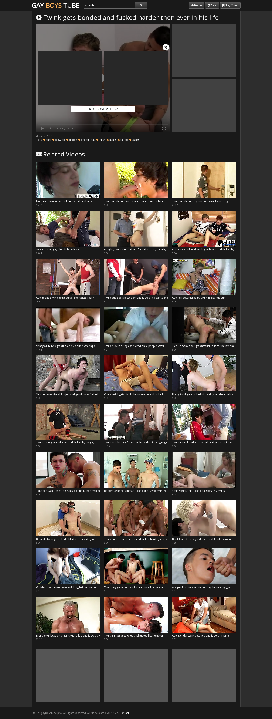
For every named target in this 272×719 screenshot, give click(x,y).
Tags (213, 5)
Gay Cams (231, 5)
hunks (112, 140)
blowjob (59, 140)
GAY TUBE (55, 5)
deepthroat (87, 140)
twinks (135, 140)
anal (48, 140)
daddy (72, 140)
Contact (124, 713)
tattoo (124, 140)
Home (198, 5)
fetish (101, 140)
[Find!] (141, 5)
